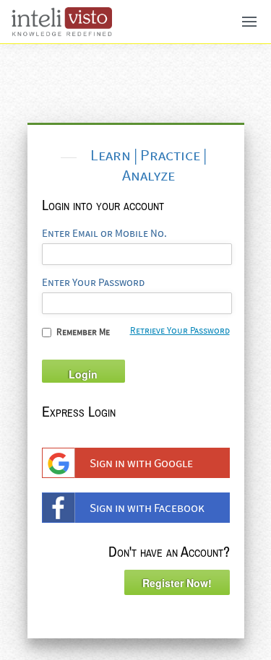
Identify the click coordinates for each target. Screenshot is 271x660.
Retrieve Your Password (180, 330)
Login (83, 374)
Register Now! (177, 583)
